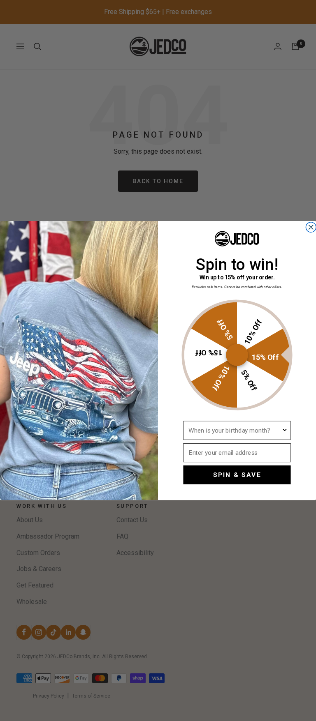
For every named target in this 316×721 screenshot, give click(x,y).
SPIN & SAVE (237, 475)
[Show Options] (284, 430)
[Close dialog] (311, 227)
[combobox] (234, 430)
